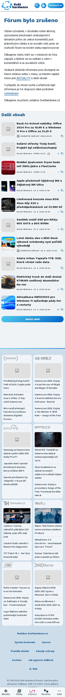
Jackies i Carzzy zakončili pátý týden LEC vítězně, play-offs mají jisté (16, 531)
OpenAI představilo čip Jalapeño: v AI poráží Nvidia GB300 (15, 481)
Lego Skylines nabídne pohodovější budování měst (15, 615)
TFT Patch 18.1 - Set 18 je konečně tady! (16, 555)
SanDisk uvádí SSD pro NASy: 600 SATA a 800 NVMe (37, 221)
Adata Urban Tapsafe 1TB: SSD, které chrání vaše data (39, 260)
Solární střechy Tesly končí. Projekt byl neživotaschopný (37, 145)
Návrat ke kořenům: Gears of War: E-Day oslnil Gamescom (14, 398)
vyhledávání (11, 93)
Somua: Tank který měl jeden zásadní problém (47, 555)
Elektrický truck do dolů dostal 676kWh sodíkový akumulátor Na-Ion (39, 280)
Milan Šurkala (24, 153)
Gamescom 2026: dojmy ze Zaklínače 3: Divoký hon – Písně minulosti (15, 601)
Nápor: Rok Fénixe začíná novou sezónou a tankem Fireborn (48, 529)
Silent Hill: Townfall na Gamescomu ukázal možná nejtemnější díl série (46, 455)
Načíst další (32, 319)
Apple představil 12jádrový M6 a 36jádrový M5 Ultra (39, 182)
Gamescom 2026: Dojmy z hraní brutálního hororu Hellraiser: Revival (48, 398)
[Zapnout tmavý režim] (43, 5)
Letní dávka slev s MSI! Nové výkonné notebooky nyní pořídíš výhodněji (39, 241)
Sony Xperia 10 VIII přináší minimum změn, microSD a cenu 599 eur (47, 619)
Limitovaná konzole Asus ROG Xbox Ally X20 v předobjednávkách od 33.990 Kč (39, 203)
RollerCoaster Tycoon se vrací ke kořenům (16, 589)
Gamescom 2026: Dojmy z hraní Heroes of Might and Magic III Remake (47, 384)
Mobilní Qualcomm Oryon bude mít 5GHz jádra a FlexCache (38, 164)
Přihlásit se (55, 5)
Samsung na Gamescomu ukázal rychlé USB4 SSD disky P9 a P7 (16, 453)
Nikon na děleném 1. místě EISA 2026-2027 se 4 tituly (47, 605)
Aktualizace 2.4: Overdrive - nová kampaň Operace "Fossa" (48, 543)
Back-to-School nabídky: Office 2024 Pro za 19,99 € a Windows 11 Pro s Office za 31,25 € (39, 127)
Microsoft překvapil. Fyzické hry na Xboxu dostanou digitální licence (14, 413)
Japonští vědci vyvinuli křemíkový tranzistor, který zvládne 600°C (15, 467)
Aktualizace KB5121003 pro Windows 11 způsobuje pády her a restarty (39, 300)
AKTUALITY (23, 78)
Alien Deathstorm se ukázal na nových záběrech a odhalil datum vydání (48, 472)
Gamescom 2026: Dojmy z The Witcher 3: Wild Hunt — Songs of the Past (48, 412)
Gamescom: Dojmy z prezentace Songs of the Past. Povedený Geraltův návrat (48, 489)
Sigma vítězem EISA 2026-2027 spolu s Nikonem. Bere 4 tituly (46, 591)
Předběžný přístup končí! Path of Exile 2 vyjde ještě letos (16, 384)
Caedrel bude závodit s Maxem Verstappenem (15, 545)
